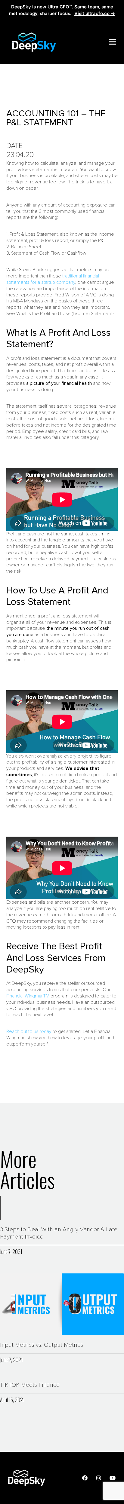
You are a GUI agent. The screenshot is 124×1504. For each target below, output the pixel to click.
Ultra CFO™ (60, 7)
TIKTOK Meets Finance (30, 1385)
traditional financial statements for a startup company (52, 279)
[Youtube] (112, 1477)
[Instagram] (98, 1477)
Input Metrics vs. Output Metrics (41, 1345)
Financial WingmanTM (27, 996)
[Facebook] (84, 1477)
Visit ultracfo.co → (94, 13)
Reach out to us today (28, 1031)
